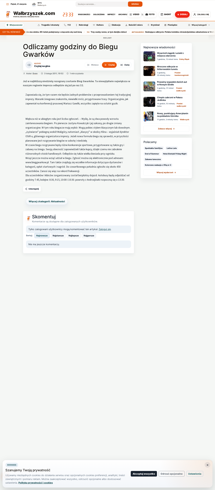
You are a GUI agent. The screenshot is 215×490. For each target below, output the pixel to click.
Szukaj (135, 4)
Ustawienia (194, 473)
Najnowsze (42, 235)
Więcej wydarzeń (166, 172)
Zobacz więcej (166, 128)
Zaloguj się (105, 229)
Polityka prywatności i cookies (35, 482)
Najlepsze (74, 235)
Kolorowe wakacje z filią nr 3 (158, 165)
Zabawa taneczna (153, 159)
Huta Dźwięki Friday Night (174, 154)
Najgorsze (89, 235)
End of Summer (152, 154)
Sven (35, 73)
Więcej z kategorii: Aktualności (47, 201)
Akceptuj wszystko (144, 473)
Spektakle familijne (154, 148)
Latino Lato (172, 148)
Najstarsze (58, 235)
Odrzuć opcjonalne (172, 473)
